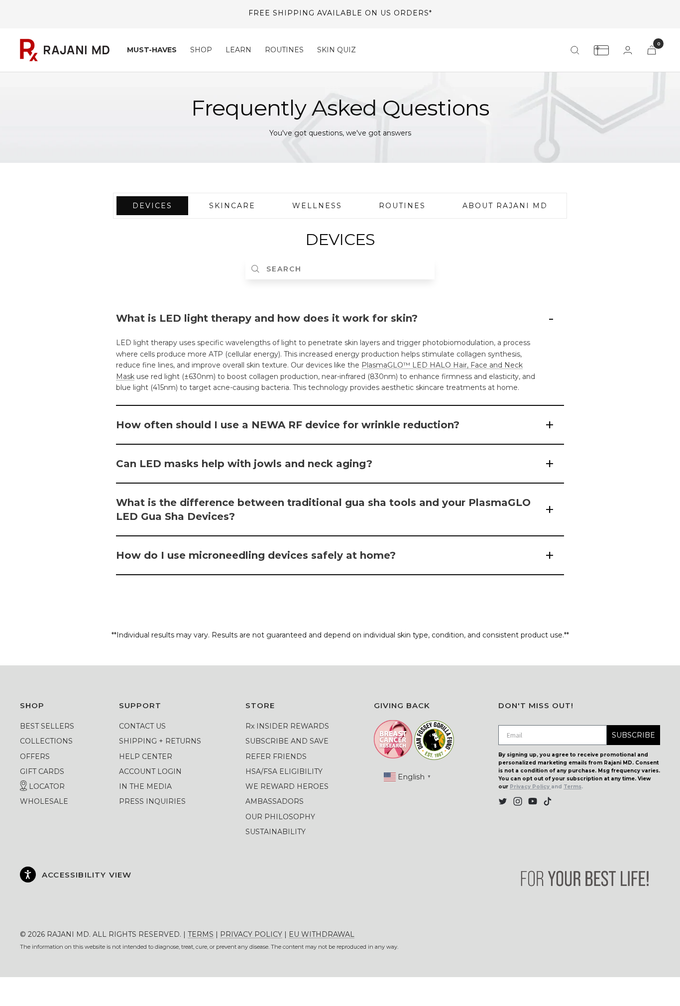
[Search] (575, 50)
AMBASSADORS (274, 801)
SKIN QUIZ (336, 49)
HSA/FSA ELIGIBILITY (284, 771)
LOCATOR (46, 786)
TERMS (201, 934)
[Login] (627, 50)
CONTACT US (142, 726)
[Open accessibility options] (28, 874)
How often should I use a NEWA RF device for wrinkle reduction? (287, 425)
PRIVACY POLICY (251, 934)
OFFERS (35, 756)
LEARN (238, 49)
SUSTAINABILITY (275, 831)
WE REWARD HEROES (287, 786)
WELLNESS (317, 205)
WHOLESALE (44, 801)
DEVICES (152, 205)
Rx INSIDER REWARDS (287, 726)
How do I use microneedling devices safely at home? (256, 555)
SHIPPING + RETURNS (160, 741)
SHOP (201, 49)
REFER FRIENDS (276, 756)
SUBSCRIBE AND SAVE (287, 741)
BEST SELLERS (47, 726)
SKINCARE (232, 205)
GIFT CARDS (42, 771)
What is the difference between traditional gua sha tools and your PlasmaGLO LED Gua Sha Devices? (323, 509)
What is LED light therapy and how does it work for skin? (267, 318)
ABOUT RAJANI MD (505, 205)
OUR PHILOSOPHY (280, 816)
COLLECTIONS (46, 741)
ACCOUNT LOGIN (150, 771)
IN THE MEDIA (145, 786)
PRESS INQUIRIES (152, 801)
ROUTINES (284, 49)
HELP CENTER (145, 756)
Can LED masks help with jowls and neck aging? (244, 464)
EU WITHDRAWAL (321, 934)
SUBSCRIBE (633, 735)
